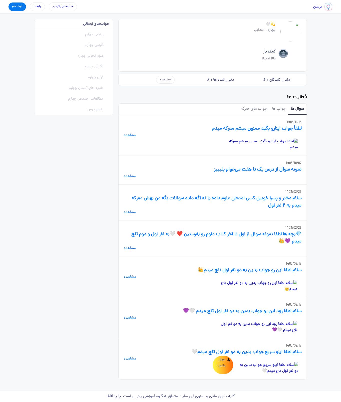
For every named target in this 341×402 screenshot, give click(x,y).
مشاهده (165, 79)
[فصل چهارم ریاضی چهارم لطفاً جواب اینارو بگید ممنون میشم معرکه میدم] (263, 145)
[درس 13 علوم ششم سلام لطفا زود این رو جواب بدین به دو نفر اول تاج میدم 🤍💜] (257, 327)
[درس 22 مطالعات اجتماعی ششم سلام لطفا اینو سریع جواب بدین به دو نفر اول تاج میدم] (269, 368)
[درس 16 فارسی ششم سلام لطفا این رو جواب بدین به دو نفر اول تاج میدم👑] (257, 286)
